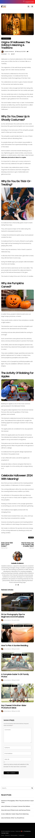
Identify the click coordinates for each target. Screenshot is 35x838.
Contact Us (21, 835)
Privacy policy (14, 835)
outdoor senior (8, 625)
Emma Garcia (7, 620)
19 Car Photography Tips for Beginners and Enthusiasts (13, 615)
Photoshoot (6, 38)
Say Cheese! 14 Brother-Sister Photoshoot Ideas (13, 706)
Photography (7, 594)
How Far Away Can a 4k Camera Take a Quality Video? (27, 545)
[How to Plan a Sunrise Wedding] (17, 633)
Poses (24, 654)
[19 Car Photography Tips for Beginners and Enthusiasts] (17, 602)
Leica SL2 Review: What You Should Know (12, 818)
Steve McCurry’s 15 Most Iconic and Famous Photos (15, 810)
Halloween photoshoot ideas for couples (13, 157)
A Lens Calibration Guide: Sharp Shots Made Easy (15, 814)
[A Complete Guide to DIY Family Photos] (17, 662)
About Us (7, 835)
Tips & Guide (26, 594)
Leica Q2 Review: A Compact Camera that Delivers (15, 806)
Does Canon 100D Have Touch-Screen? (7, 545)
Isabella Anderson (9, 51)
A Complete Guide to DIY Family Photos (15, 675)
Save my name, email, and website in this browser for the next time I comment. (16, 765)
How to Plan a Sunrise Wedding (14, 645)
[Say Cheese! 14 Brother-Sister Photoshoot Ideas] (17, 693)
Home (2, 835)
